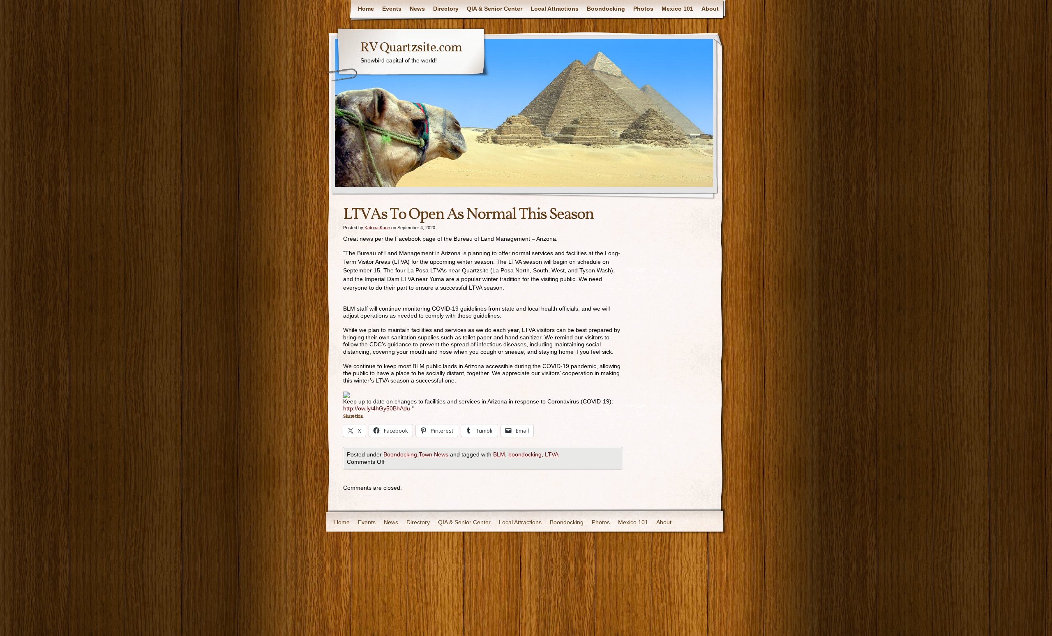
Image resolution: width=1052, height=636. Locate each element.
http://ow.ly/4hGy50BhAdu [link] (376, 408)
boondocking (525, 454)
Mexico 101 (677, 8)
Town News (433, 454)
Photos (643, 8)
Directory (446, 8)
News (417, 8)
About (710, 8)
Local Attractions (555, 8)
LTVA (551, 454)
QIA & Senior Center (494, 8)
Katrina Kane (377, 227)
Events (391, 8)
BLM (499, 454)
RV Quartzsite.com (411, 48)
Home (366, 8)
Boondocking (606, 8)
